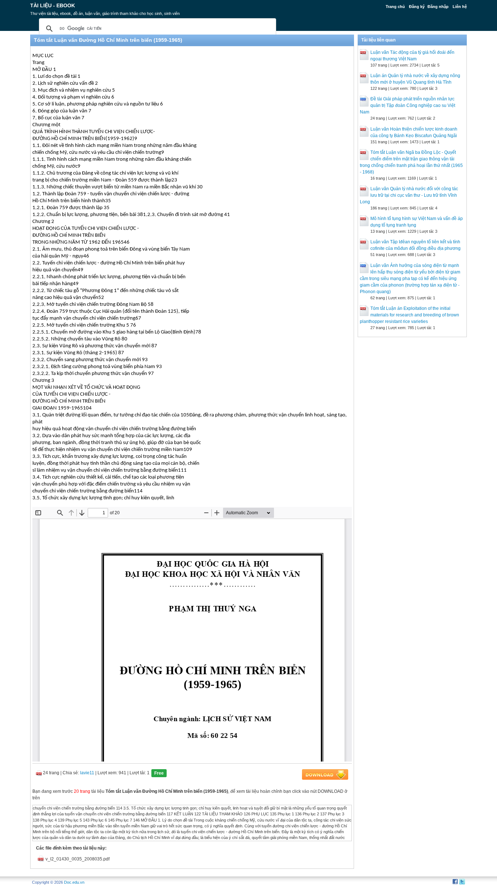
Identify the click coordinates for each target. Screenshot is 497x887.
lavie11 (87, 772)
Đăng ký (417, 6)
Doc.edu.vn (74, 882)
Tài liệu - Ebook (52, 5)
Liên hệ (460, 6)
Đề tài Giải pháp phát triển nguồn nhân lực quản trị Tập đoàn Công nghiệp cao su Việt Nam (407, 105)
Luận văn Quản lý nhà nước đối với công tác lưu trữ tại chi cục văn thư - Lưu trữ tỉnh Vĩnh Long (409, 195)
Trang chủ (395, 6)
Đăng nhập (438, 6)
